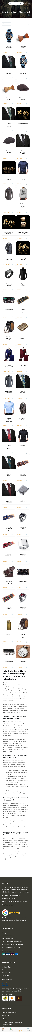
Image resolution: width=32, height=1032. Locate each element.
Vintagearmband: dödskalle (9, 310)
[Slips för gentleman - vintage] (23, 140)
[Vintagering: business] (9, 273)
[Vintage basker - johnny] (23, 87)
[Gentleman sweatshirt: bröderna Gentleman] (23, 193)
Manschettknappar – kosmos (9, 178)
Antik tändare (9, 634)
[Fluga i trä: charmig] (23, 36)
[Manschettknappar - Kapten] (23, 113)
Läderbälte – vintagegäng (9, 582)
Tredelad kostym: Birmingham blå (9, 365)
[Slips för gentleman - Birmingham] (9, 489)
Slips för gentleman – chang (9, 447)
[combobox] (14, 3)
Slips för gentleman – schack (9, 125)
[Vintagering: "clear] (23, 544)
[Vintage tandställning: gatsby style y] (9, 517)
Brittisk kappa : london (23, 419)
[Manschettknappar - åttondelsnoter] (9, 222)
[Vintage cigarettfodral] (23, 326)
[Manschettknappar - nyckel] (23, 248)
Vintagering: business (9, 284)
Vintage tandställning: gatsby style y (9, 528)
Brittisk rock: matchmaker (9, 258)
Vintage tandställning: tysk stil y (9, 609)
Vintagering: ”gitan (23, 527)
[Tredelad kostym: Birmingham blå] (9, 353)
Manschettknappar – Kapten (23, 124)
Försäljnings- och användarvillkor (12, 944)
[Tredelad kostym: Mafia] (23, 353)
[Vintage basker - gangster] (9, 140)
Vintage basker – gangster (9, 151)
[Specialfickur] (23, 651)
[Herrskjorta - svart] (23, 435)
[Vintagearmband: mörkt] (23, 571)
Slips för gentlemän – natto (23, 393)
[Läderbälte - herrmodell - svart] (9, 326)
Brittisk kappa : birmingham (9, 392)
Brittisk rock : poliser (9, 204)
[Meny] (29, 3)
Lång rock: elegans (23, 284)
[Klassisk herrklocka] (9, 36)
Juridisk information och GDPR (12, 947)
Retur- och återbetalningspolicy (12, 941)
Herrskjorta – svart (23, 446)
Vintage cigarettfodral (23, 337)
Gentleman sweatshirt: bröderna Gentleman (23, 206)
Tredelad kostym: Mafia (23, 364)
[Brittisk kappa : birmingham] (9, 381)
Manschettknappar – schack (23, 233)
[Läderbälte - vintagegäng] (9, 571)
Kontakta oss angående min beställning (14, 901)
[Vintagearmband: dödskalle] (9, 299)
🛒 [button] (12, 52)
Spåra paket (6, 970)
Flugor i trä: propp (9, 98)
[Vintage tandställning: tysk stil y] (9, 597)
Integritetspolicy (7, 939)
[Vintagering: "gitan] (23, 517)
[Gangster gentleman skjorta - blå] (9, 408)
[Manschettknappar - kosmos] (9, 167)
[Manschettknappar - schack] (23, 222)
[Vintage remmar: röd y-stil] (9, 544)
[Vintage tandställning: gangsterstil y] (23, 462)
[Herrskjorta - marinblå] (23, 167)
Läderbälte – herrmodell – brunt (23, 636)
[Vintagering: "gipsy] (23, 597)
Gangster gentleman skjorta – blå (9, 420)
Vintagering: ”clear (23, 555)
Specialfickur (23, 661)
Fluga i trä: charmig (23, 46)
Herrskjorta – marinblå (23, 178)
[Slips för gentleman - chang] (9, 435)
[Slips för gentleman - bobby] (9, 462)
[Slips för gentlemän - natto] (23, 381)
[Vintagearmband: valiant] (9, 651)
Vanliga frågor (6, 967)
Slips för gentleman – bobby (9, 474)
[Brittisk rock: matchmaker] (9, 248)
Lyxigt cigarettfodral (23, 500)
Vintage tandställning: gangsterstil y (23, 474)
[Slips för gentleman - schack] (9, 113)
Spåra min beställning (9, 898)
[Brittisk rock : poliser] (9, 193)
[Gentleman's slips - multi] (9, 61)
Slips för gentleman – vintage (23, 152)
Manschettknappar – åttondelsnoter (9, 233)
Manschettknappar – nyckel (23, 258)
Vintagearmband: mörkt (23, 582)
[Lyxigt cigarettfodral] (23, 489)
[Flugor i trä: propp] (9, 87)
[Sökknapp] (20, 3)
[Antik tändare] (9, 624)
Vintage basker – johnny (23, 98)
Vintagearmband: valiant (9, 662)
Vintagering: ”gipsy (23, 608)
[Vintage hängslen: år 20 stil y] (23, 299)
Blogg (4, 933)
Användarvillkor (7, 973)
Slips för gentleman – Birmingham (9, 501)
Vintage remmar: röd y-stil (9, 556)
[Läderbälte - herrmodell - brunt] (23, 624)
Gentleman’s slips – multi (9, 72)
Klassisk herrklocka (9, 46)
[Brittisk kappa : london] (23, 408)
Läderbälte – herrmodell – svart (9, 338)
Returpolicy (5, 975)
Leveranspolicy (7, 936)
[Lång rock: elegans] (23, 273)
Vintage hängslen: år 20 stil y (23, 311)
